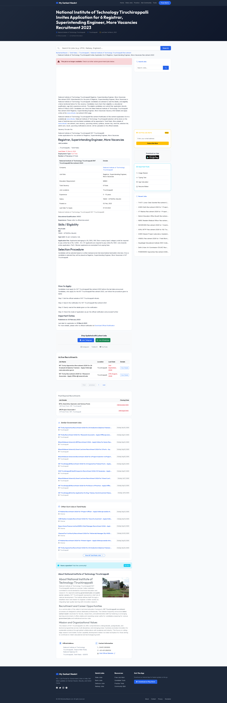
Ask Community (146, 3)
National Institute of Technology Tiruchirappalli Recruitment (111, 53)
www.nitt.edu (71, 113)
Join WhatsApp (104, 340)
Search (166, 48)
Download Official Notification (105, 325)
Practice (136, 3)
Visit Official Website (106, 653)
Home (122, 3)
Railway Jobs (99, 686)
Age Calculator (143, 182)
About (147, 699)
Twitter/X (95, 347)
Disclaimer (168, 699)
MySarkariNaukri (62, 53)
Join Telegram (87, 340)
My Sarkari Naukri (68, 3)
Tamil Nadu (73, 53)
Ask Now (127, 565)
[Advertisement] (94, 81)
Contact (153, 699)
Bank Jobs (98, 680)
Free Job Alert (119, 677)
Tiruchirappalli (84, 53)
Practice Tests (119, 683)
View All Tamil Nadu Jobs (93, 555)
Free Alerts (165, 3)
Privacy (160, 699)
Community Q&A (120, 686)
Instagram (85, 347)
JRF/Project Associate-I (67, 410)
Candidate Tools (120, 680)
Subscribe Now (152, 143)
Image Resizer (143, 173)
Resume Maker (143, 186)
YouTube (104, 347)
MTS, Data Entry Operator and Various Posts (74, 404)
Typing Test (142, 177)
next (104, 385)
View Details (124, 368)
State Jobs (129, 3)
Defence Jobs (100, 683)
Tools (155, 3)
